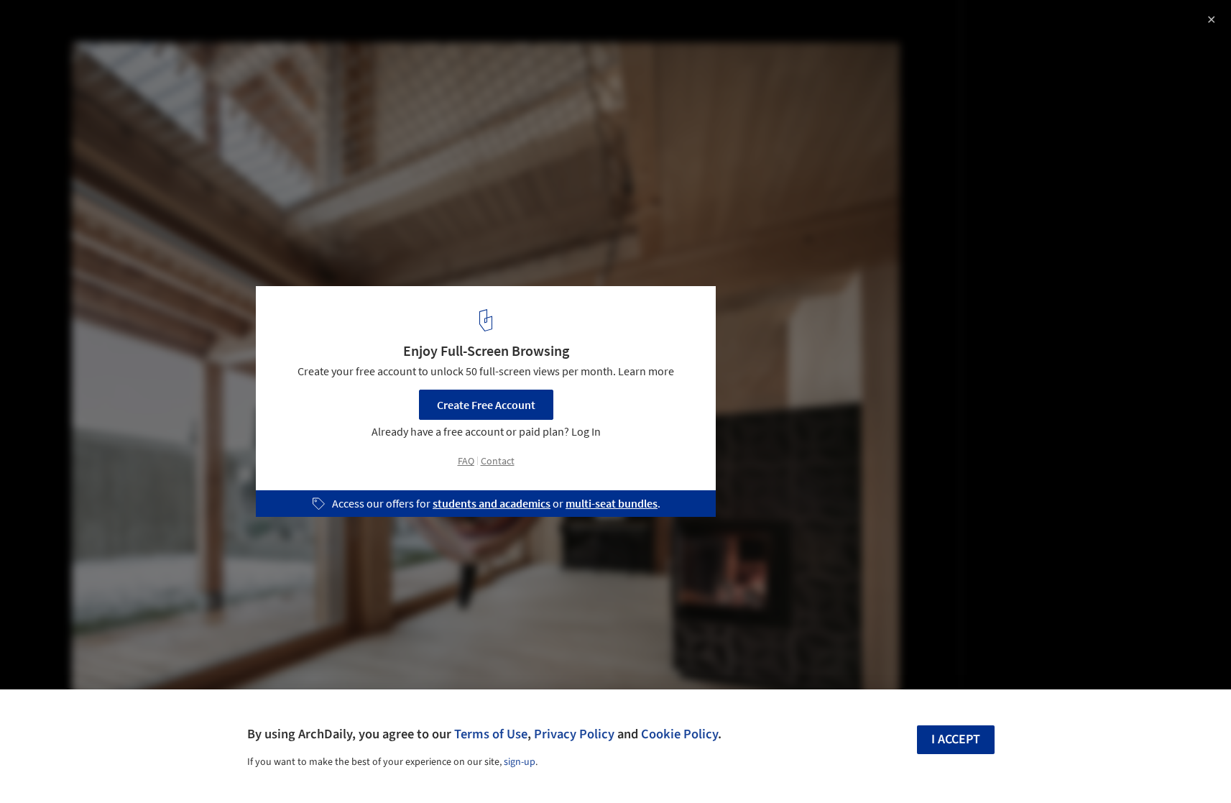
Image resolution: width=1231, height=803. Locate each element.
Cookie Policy (679, 734)
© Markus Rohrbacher (66, 50)
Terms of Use (490, 734)
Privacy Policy (574, 734)
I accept (955, 739)
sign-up (519, 762)
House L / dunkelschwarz (104, 26)
